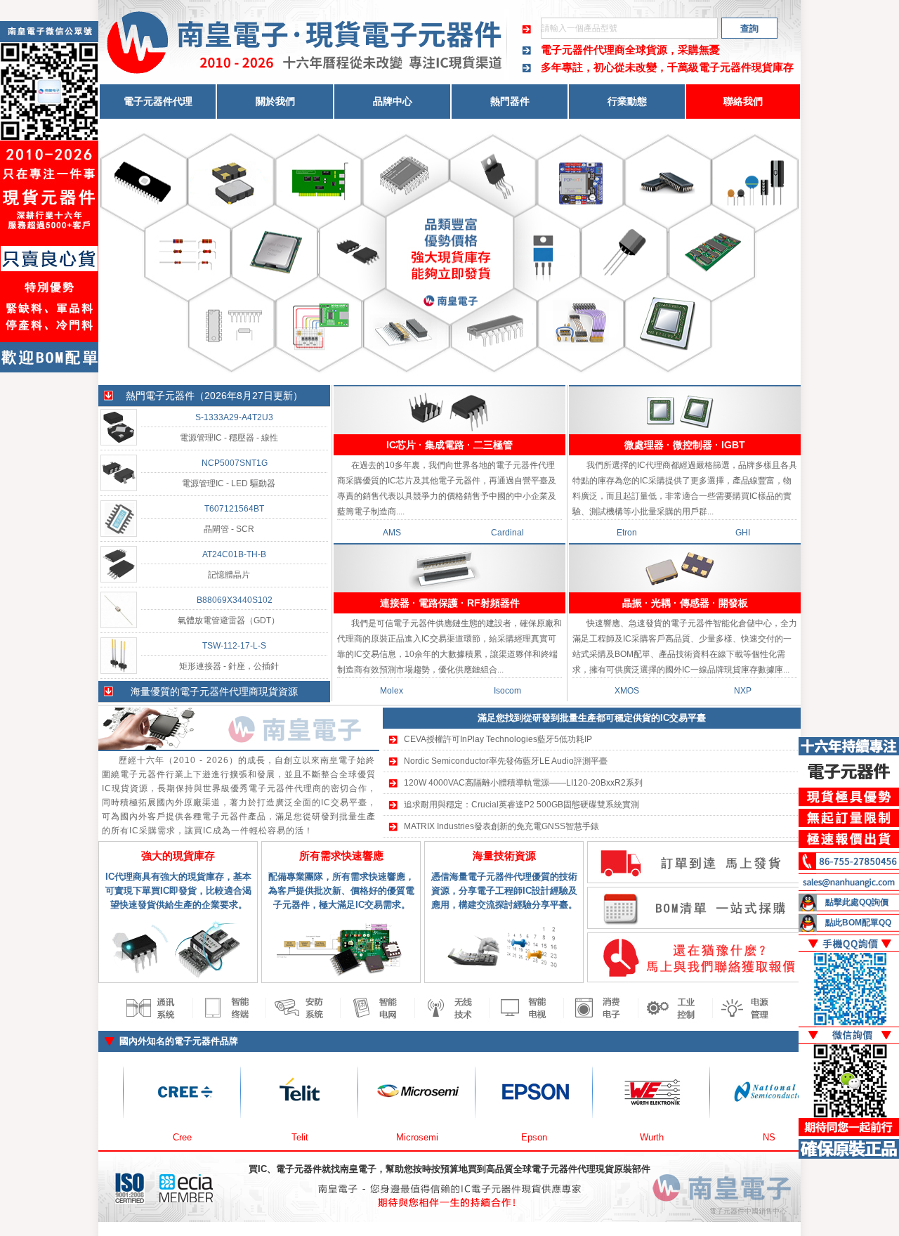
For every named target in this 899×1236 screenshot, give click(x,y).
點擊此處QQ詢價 (856, 902)
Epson (480, 1137)
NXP (743, 691)
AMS (392, 533)
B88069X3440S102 (235, 600)
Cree (128, 1137)
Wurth (598, 1137)
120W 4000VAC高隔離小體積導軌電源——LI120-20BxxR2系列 (523, 783)
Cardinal (507, 533)
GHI (742, 533)
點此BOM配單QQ (858, 923)
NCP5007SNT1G (235, 463)
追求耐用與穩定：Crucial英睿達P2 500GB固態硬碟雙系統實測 (521, 804)
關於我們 (275, 101)
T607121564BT (234, 509)
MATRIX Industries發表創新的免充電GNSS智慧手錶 (501, 826)
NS (715, 1137)
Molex (391, 691)
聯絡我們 (743, 101)
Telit (245, 1137)
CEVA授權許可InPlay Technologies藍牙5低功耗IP (498, 739)
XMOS (627, 691)
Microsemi (363, 1137)
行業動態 (627, 101)
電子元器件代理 (158, 101)
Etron (627, 533)
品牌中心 (392, 101)
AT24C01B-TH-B (234, 554)
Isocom (507, 691)
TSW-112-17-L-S (234, 646)
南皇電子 (358, 1169)
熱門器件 (510, 101)
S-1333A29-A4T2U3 (234, 417)
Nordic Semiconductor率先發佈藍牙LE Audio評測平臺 (506, 761)
